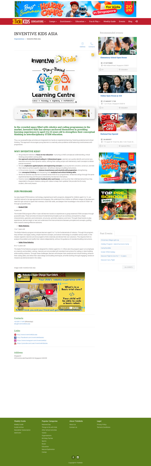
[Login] (137, 21)
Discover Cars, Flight (108, 260)
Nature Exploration (48, 449)
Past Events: (106, 233)
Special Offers (125, 146)
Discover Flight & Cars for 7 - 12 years (113, 256)
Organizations (19, 39)
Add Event (17, 433)
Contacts (92, 47)
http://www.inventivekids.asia (27, 334)
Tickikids (80, 463)
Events (122, 21)
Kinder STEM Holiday (108, 252)
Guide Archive (19, 427)
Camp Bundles (106, 248)
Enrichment (65, 21)
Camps (52, 21)
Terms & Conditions (103, 427)
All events (129, 267)
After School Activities (49, 430)
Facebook (73, 457)
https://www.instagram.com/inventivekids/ (32, 340)
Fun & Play (94, 21)
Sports (44, 441)
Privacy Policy (101, 424)
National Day (46, 424)
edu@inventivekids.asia (22, 324)
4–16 (103, 146)
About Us (72, 424)
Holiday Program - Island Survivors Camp (115, 244)
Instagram (78, 457)
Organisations (46, 435)
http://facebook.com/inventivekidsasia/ (30, 337)
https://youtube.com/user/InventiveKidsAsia (32, 343)
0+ (103, 69)
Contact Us (73, 427)
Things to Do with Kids (49, 427)
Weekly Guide (109, 21)
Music (44, 444)
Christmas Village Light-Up (110, 240)
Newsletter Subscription (22, 430)
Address (82, 47)
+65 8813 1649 (19, 321)
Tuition (44, 433)
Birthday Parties (47, 438)
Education (80, 21)
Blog (130, 21)
